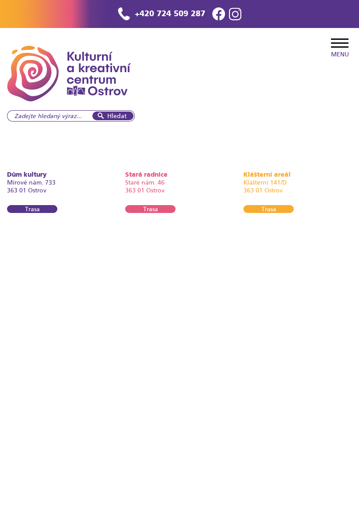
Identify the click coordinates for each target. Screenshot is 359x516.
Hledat (117, 115)
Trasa (32, 209)
